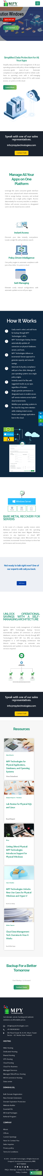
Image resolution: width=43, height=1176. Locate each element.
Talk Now (22, 583)
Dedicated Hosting (10, 1052)
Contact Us (21, 1170)
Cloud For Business (10, 1067)
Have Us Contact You (11, 1141)
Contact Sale (21, 153)
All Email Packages (10, 1113)
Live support (36, 1173)
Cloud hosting (8, 1063)
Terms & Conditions (10, 1152)
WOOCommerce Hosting (12, 1078)
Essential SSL (8, 1109)
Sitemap (13, 1170)
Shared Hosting (9, 1055)
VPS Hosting (7, 1059)
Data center (7, 1082)
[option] (21, 24)
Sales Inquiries (8, 1144)
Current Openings (9, 1137)
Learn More (10, 87)
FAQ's (7, 1170)
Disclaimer (30, 1170)
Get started (10, 28)
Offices (6, 1133)
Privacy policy (8, 1148)
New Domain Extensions (12, 1098)
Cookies (24, 1172)
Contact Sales (21, 987)
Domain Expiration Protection (14, 1102)
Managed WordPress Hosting (14, 1074)
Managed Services (10, 1070)
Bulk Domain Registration (12, 1094)
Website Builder (9, 1105)
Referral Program (9, 1117)
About (5, 1129)
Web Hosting (8, 1048)
